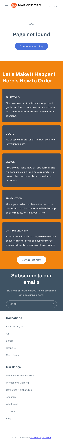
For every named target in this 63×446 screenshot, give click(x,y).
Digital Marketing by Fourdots (40, 437)
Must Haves (12, 355)
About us (11, 397)
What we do (12, 404)
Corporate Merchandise (19, 390)
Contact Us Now (32, 260)
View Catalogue (14, 326)
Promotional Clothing (17, 383)
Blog (8, 419)
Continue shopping (31, 46)
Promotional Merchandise (20, 375)
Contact (10, 411)
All (7, 334)
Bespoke (11, 348)
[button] (6, 5)
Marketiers (25, 437)
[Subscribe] (53, 304)
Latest (9, 341)
